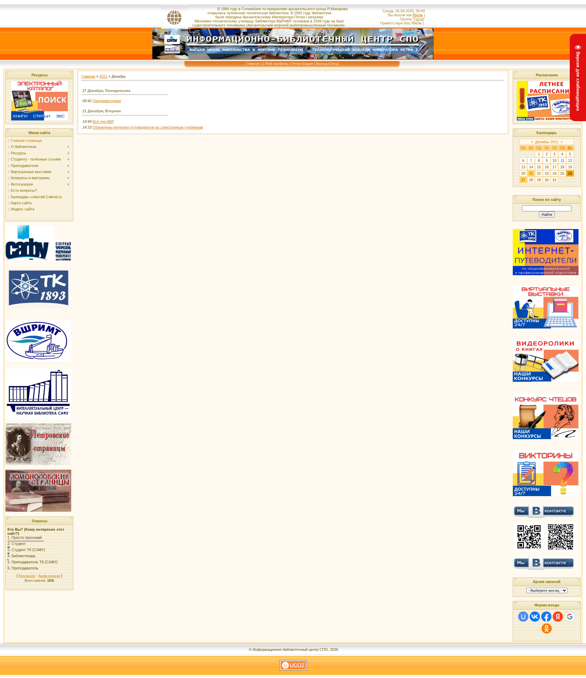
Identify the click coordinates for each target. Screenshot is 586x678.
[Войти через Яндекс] (558, 616)
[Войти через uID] (523, 616)
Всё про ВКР (103, 121)
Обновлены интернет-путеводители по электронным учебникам (148, 127)
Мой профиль (276, 63)
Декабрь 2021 (547, 142)
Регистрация (302, 63)
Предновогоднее (107, 101)
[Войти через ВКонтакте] (535, 616)
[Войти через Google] (569, 616)
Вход (334, 63)
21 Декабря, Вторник (101, 111)
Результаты (27, 576)
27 (523, 180)
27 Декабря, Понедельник (106, 91)
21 (531, 173)
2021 (103, 76)
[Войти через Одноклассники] (547, 628)
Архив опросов (49, 576)
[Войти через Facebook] (546, 616)
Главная (253, 63)
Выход (321, 63)
